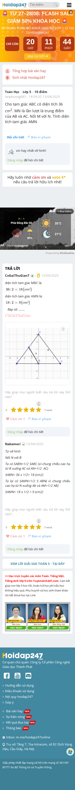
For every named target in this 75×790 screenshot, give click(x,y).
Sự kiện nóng (18, 717)
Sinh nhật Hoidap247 (28, 77)
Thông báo (17, 728)
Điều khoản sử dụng (19, 691)
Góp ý (9, 702)
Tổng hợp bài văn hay (29, 71)
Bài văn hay (17, 711)
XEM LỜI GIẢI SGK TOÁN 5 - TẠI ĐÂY (37, 564)
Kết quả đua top (20, 722)
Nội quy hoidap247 (19, 696)
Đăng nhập (15, 160)
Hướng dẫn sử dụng (19, 685)
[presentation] (19, 289)
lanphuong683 (15, 96)
